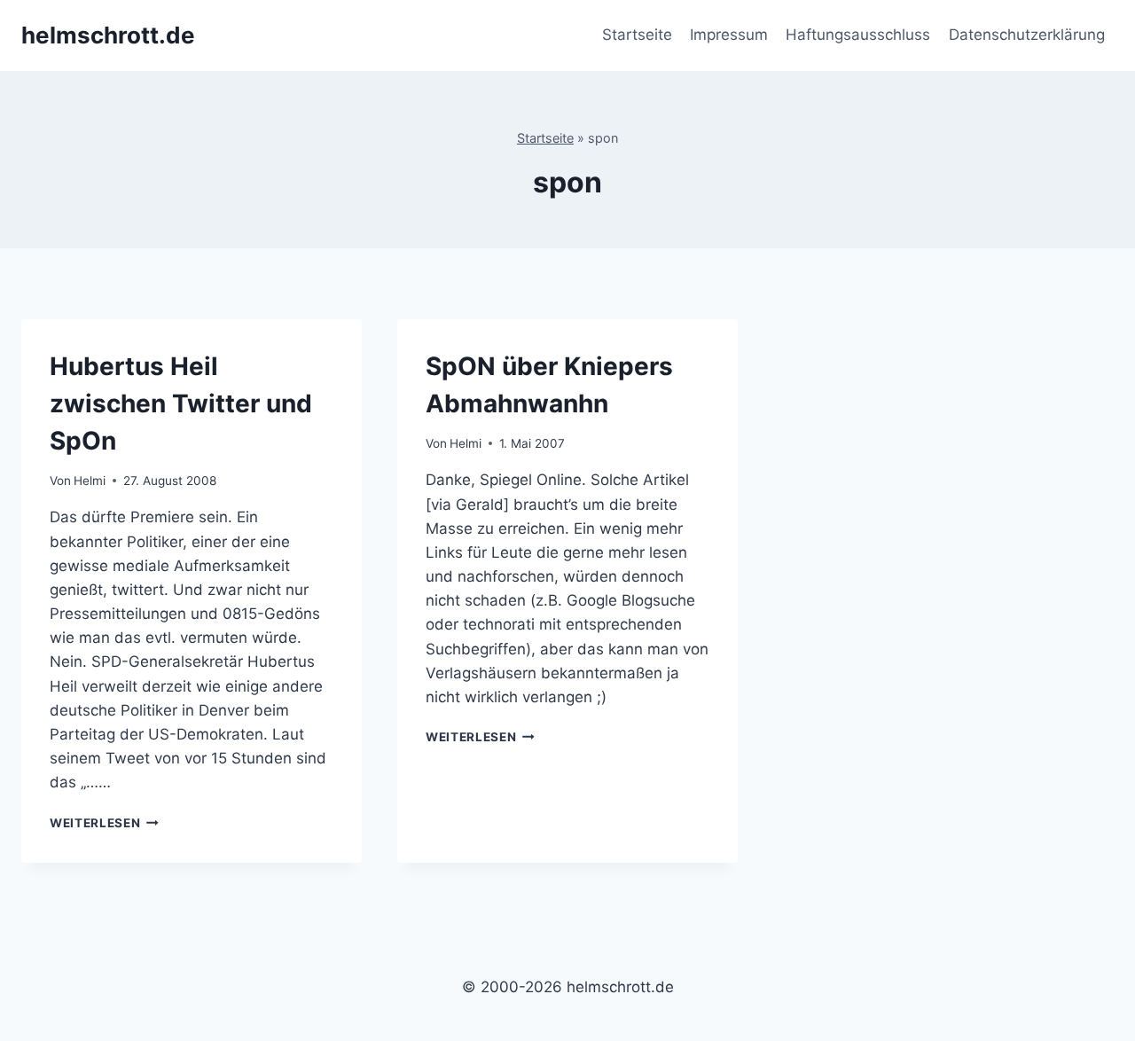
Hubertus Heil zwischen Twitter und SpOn (181, 403)
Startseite (637, 34)
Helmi (90, 481)
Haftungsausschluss (858, 34)
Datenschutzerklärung (1027, 34)
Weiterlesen (104, 823)
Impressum (729, 34)
